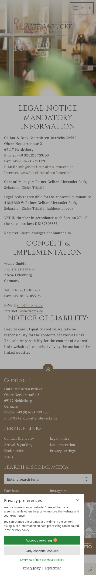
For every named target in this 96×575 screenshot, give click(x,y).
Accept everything (39, 540)
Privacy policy (32, 568)
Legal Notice (53, 568)
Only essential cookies (42, 551)
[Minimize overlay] (77, 500)
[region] (42, 518)
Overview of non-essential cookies (42, 560)
